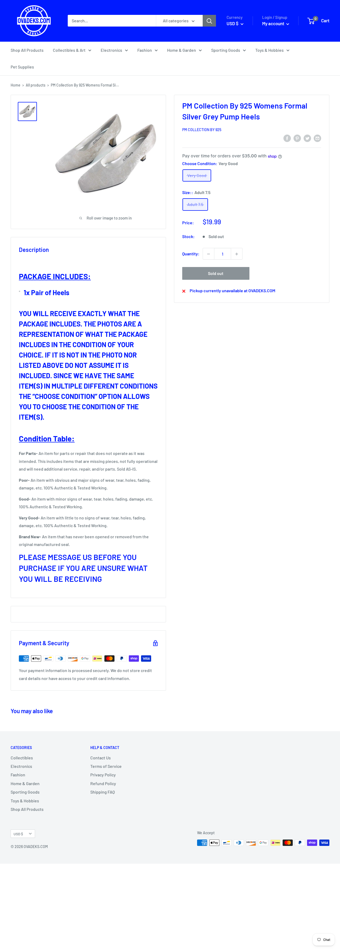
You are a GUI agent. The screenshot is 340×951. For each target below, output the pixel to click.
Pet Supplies (22, 66)
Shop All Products (27, 50)
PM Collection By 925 (201, 130)
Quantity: (190, 253)
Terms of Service (106, 766)
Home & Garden (181, 50)
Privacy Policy (103, 774)
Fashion (144, 50)
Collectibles (22, 757)
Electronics (111, 50)
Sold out (215, 273)
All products (35, 85)
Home (15, 85)
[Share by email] (317, 138)
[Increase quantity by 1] (236, 254)
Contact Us (100, 757)
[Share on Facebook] (287, 138)
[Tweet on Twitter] (307, 138)
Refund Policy (103, 783)
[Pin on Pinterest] (297, 138)
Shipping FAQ (102, 791)
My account (273, 23)
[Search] (209, 21)
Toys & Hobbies (269, 50)
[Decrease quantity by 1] (208, 254)
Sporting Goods (225, 50)
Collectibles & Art (69, 50)
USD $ (18, 834)
